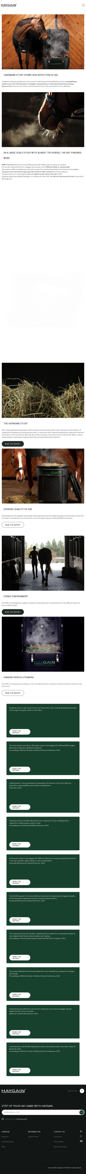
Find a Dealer (59, 1142)
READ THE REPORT (13, 354)
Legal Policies (33, 1136)
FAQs (3, 1147)
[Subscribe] (81, 1112)
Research (5, 1136)
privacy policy (22, 1119)
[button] (82, 5)
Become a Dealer (60, 1147)
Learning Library (8, 1142)
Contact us (58, 1136)
